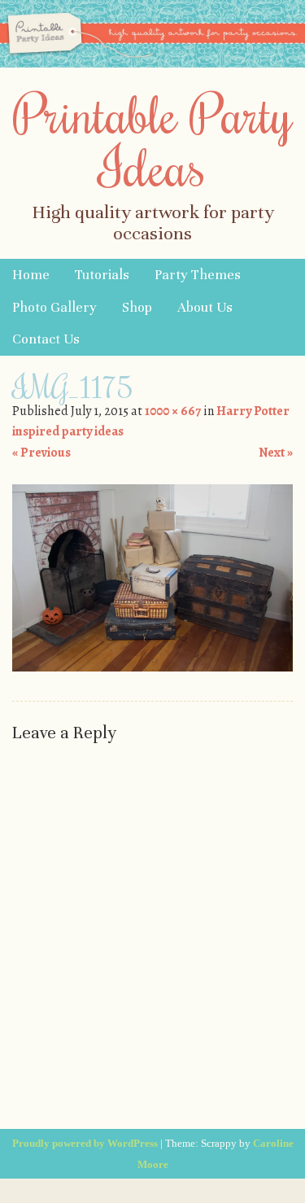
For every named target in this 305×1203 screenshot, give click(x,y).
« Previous (41, 453)
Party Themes (198, 274)
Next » (276, 453)
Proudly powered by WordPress (85, 1143)
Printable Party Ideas (153, 139)
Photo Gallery (54, 307)
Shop (137, 307)
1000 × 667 (173, 411)
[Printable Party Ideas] (152, 63)
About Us (205, 307)
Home (31, 274)
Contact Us (46, 339)
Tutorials (102, 274)
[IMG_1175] (152, 667)
